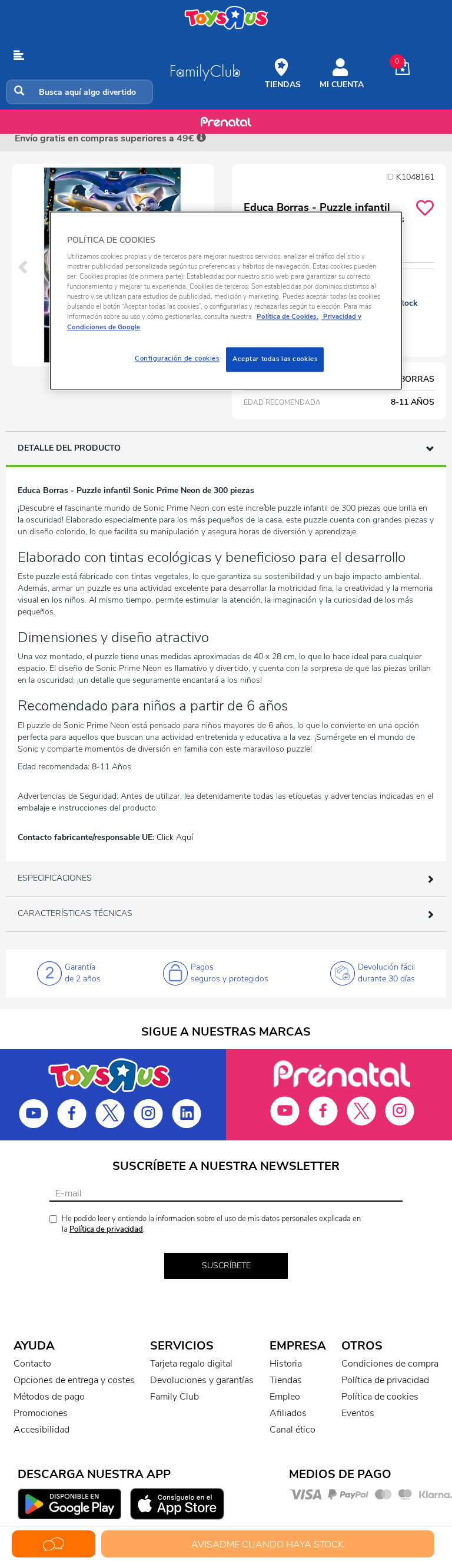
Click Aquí (175, 837)
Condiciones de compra (389, 1363)
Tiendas (286, 1380)
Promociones (41, 1413)
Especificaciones (55, 878)
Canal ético (292, 1429)
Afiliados (288, 1413)
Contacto (32, 1363)
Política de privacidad (106, 1229)
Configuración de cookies (177, 358)
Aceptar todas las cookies (274, 358)
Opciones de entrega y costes (74, 1380)
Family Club (174, 1396)
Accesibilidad (41, 1429)
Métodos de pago (49, 1396)
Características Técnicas (75, 913)
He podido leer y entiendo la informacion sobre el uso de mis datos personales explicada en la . (211, 1224)
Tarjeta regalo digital (191, 1363)
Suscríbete (226, 1265)
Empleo (285, 1396)
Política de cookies (379, 1396)
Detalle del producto (69, 448)
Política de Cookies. (287, 317)
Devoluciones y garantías (202, 1380)
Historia (286, 1363)
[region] (226, 300)
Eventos (357, 1413)
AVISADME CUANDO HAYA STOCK (267, 1544)
